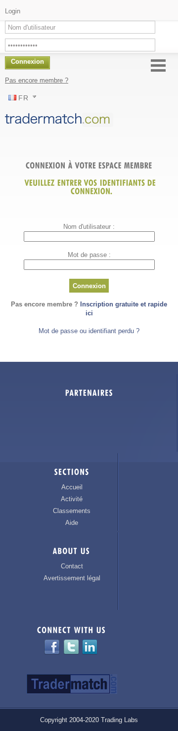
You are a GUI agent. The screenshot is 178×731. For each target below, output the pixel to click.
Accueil (72, 487)
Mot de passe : (89, 254)
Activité (72, 499)
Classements (71, 511)
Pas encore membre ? (36, 80)
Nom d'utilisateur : (89, 226)
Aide (71, 522)
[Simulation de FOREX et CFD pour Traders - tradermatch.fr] (61, 126)
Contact (72, 566)
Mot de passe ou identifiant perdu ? (89, 331)
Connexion (89, 286)
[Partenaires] (89, 394)
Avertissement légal (72, 578)
